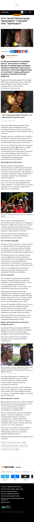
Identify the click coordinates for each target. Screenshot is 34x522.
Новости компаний (6, 491)
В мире (24, 442)
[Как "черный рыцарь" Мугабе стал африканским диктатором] (17, 102)
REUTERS (4, 48)
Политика (4, 442)
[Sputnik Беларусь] (5, 13)
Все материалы (9, 57)
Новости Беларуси (7, 472)
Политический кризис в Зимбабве (10, 445)
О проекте (4, 486)
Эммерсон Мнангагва (7, 449)
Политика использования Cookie (10, 496)
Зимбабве (16, 449)
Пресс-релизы (11, 489)
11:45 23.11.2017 (5, 27)
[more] (31, 120)
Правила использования (14, 486)
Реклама (14, 491)
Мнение (18, 442)
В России (18, 472)
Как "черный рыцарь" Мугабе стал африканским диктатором (17, 116)
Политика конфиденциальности (10, 493)
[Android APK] (6, 507)
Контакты (3, 489)
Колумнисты (11, 442)
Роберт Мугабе (23, 445)
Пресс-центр (19, 489)
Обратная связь (5, 502)
